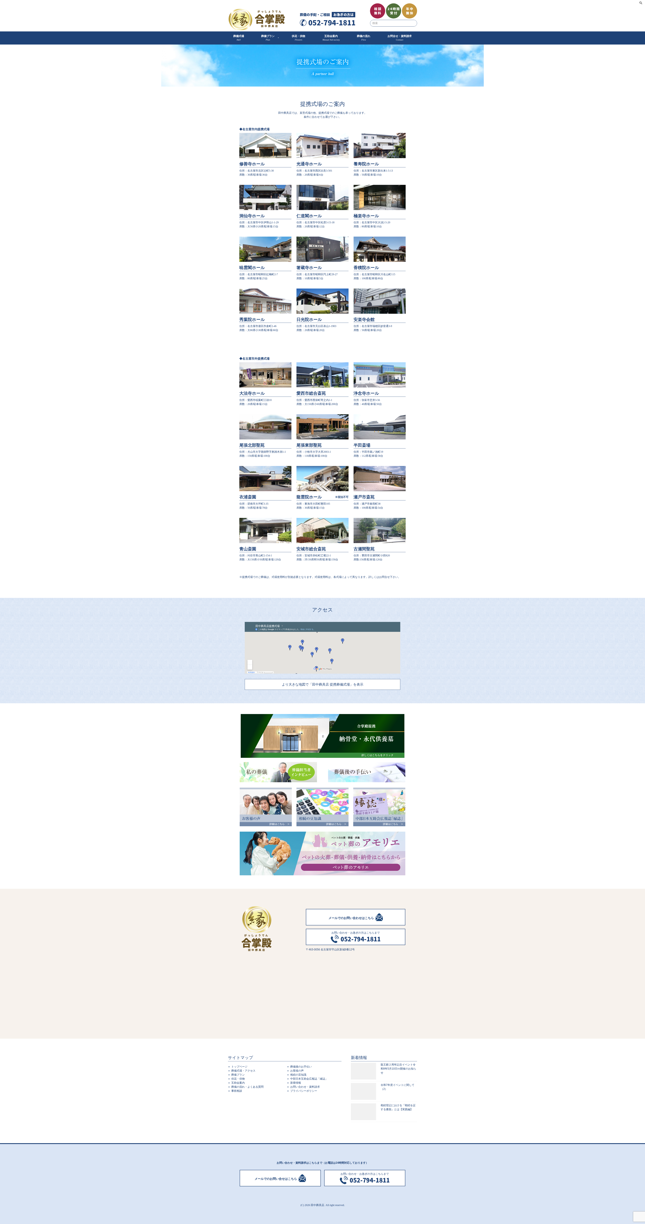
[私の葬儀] (278, 772)
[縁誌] (379, 807)
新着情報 (295, 1082)
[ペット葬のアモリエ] (322, 853)
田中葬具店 (317, 1205)
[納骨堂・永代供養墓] (322, 736)
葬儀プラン (238, 1074)
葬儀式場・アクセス (243, 1070)
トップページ (239, 1066)
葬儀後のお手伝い (301, 1066)
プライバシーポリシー (303, 1090)
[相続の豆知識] (322, 807)
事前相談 (236, 1090)
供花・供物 (238, 1078)
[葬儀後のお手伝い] (366, 772)
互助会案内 (238, 1082)
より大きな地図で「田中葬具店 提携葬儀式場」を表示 (322, 684)
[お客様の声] (266, 807)
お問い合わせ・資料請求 (305, 1086)
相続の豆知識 (298, 1074)
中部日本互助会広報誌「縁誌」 (309, 1078)
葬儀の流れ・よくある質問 (247, 1086)
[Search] (641, 3)
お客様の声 (297, 1070)
